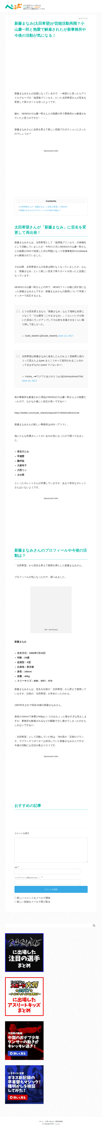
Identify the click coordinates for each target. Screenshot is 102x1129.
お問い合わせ (49, 1121)
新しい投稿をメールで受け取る (33, 901)
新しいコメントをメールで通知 (33, 898)
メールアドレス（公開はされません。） (27, 877)
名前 (15, 867)
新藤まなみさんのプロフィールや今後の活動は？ (40, 210)
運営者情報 (59, 1121)
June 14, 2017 (65, 335)
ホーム (41, 1121)
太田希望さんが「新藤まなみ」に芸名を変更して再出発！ (44, 207)
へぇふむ (57, 1124)
